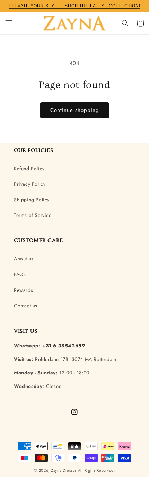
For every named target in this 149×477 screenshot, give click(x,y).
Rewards (23, 290)
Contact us (25, 305)
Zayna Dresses (64, 470)
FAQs (20, 274)
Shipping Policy (32, 199)
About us (24, 258)
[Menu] (8, 23)
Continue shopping (74, 110)
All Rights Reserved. (96, 470)
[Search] (125, 23)
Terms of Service (33, 215)
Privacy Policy (29, 184)
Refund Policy (29, 168)
